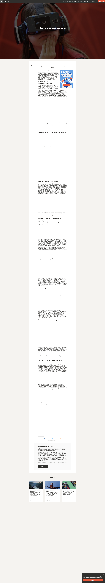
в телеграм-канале (41, 436)
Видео (90, 1)
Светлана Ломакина (34, 500)
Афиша (93, 1)
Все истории (76, 1)
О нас (63, 1)
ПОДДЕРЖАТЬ (93, 580)
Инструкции (86, 1)
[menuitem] (1, 1)
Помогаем (81, 1)
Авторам (66, 1)
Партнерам (71, 1)
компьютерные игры (54, 440)
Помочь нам (101, 1)
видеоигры (49, 440)
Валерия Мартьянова (67, 500)
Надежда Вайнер (54, 30)
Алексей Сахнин (49, 500)
